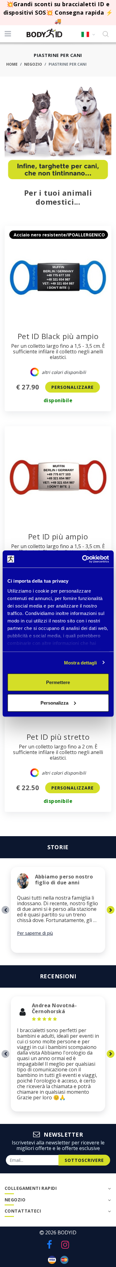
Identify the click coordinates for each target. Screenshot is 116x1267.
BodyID (67, 1232)
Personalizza (54, 702)
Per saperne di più (35, 933)
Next (110, 910)
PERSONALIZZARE (72, 387)
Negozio (33, 64)
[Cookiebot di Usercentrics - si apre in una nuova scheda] (82, 559)
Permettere (58, 682)
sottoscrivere (84, 1160)
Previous (5, 910)
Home (12, 64)
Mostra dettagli (80, 662)
